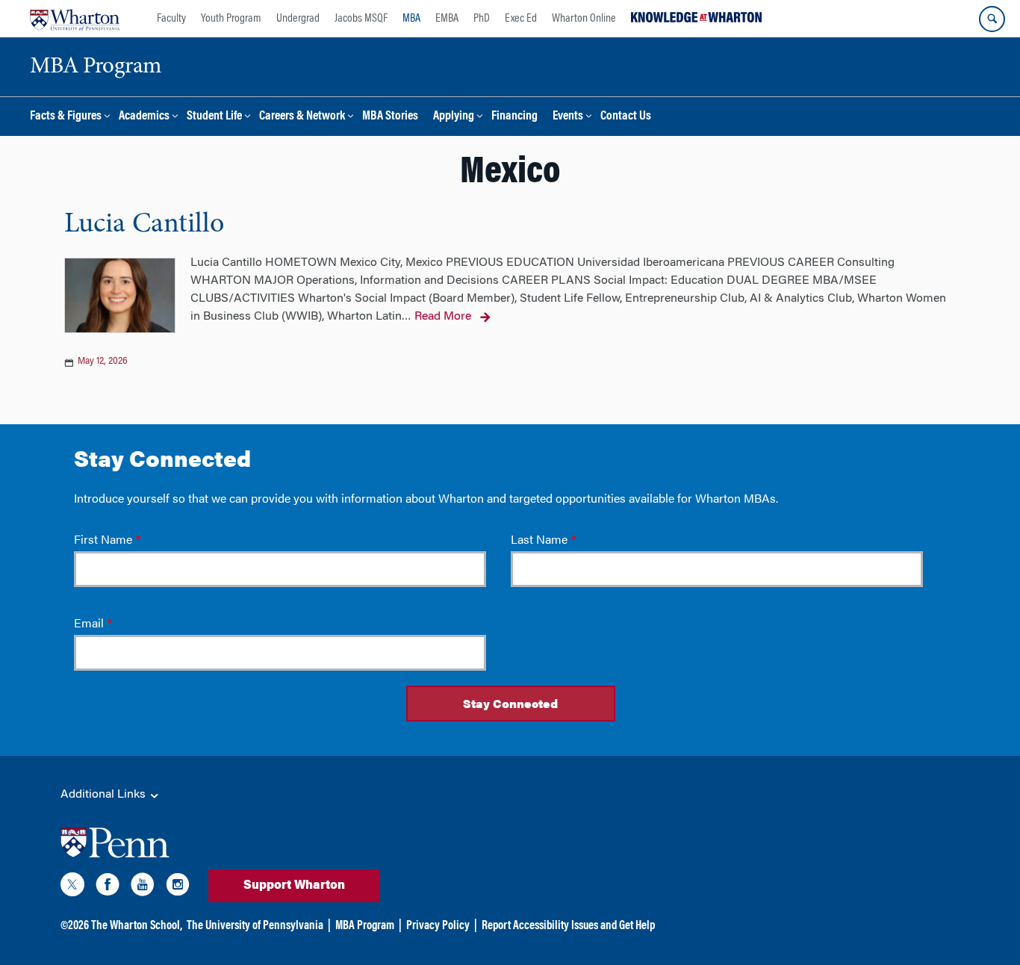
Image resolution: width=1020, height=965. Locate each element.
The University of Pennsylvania (255, 926)
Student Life (214, 117)
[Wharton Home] (74, 18)
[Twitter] (72, 887)
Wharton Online (584, 19)
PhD (481, 19)
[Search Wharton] (992, 19)
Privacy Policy (438, 926)
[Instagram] (178, 887)
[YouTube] (143, 887)
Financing (514, 117)
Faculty (171, 19)
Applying (453, 117)
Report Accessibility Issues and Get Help (568, 926)
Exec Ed (521, 19)
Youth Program (231, 19)
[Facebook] (107, 887)
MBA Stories (390, 117)
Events (568, 117)
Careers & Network (302, 117)
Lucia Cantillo (144, 225)
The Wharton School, (136, 926)
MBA (411, 19)
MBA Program (364, 926)
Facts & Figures (66, 117)
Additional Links (104, 795)
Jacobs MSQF (361, 19)
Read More (442, 317)
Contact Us (625, 117)
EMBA (446, 19)
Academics (144, 117)
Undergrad (298, 19)
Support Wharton (294, 886)
